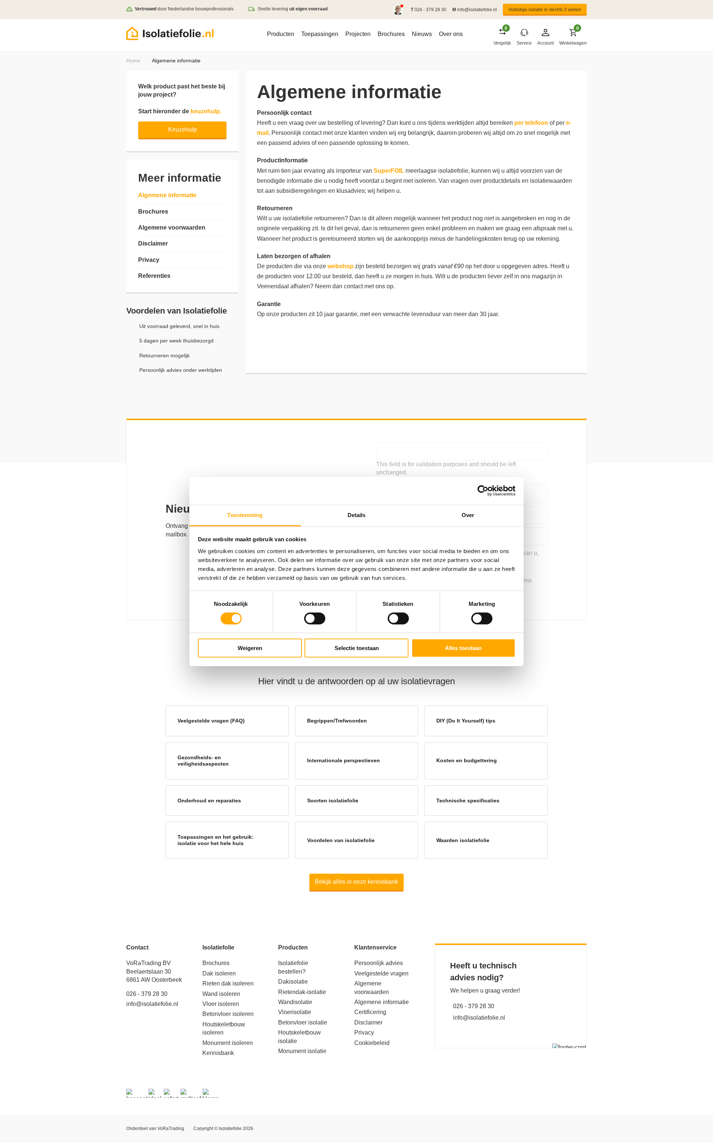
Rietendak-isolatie (302, 992)
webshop (341, 266)
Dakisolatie (293, 981)
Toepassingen (319, 34)
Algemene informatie (167, 195)
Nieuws (422, 34)
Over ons (451, 34)
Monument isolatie (302, 1051)
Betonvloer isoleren (228, 1014)
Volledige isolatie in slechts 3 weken (544, 9)
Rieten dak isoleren (228, 983)
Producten (280, 34)
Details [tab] (357, 515)
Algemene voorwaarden (171, 227)
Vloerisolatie (294, 1012)
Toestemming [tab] (245, 515)
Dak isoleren (219, 973)
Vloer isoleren (220, 1004)
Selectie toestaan (357, 648)
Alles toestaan (463, 648)
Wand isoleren (221, 994)
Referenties (154, 276)
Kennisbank (218, 1053)
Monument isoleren (227, 1043)
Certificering (370, 1012)
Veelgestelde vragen (381, 973)
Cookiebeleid (372, 1043)
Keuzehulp (182, 129)
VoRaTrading (170, 1128)
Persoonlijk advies (378, 963)
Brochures (391, 34)
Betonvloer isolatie (302, 1022)
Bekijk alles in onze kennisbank (356, 882)
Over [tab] (468, 515)
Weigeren (250, 648)
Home (133, 61)
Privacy (148, 260)
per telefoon (531, 123)
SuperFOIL (389, 171)
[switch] (314, 618)
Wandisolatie (295, 1002)
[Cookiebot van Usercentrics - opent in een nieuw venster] (482, 490)
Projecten (358, 34)
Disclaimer (153, 243)
